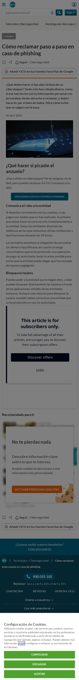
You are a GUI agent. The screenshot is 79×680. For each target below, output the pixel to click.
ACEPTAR (39, 673)
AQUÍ (21, 643)
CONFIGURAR (39, 654)
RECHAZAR (39, 664)
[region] (39, 646)
